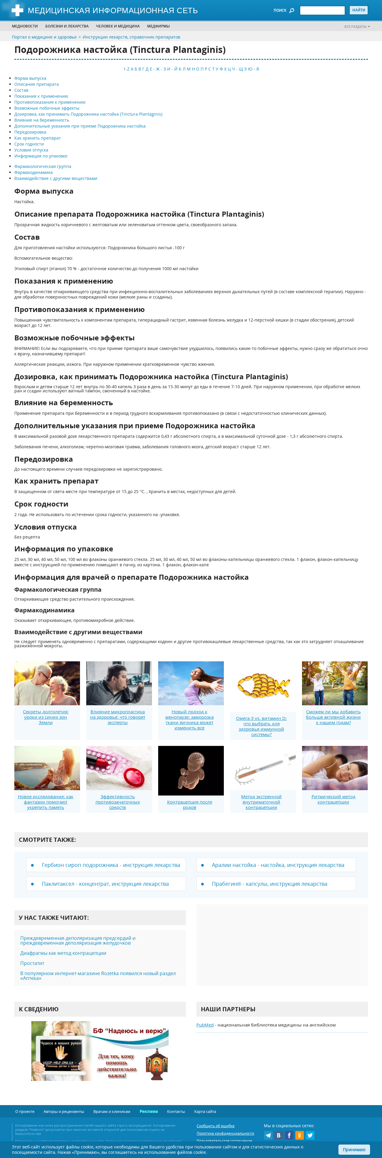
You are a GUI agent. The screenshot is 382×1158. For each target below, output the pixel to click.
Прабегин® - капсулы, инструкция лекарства (269, 883)
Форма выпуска (30, 78)
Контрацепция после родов (189, 804)
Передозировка (30, 132)
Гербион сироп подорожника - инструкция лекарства (111, 864)
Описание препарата (36, 84)
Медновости (25, 26)
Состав (21, 90)
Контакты (176, 1111)
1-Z (126, 69)
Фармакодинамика (33, 172)
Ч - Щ (237, 69)
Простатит (32, 963)
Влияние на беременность (41, 120)
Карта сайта (205, 1111)
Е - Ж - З (158, 69)
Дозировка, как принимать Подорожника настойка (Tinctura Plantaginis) (88, 114)
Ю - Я (253, 69)
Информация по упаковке (40, 156)
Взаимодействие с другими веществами (55, 178)
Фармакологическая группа (42, 166)
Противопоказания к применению (50, 102)
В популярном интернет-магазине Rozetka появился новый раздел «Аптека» (98, 975)
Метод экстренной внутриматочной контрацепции (261, 801)
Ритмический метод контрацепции (333, 799)
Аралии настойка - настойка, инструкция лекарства (278, 864)
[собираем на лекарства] (100, 1057)
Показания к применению (41, 96)
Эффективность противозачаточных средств (118, 801)
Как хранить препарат (37, 138)
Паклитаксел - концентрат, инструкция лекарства (105, 883)
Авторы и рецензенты (64, 1111)
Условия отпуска (31, 150)
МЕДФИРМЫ (158, 26)
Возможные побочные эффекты (46, 108)
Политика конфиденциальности (225, 1133)
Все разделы (355, 26)
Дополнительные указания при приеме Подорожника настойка (80, 126)
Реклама (149, 1111)
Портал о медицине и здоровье (44, 37)
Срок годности (29, 144)
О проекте (24, 1111)
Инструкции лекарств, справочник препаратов (131, 37)
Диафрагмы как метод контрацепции (63, 953)
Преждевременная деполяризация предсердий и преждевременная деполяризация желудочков (77, 940)
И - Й (172, 69)
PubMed (205, 1025)
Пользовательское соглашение (224, 1140)
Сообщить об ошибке (216, 1125)
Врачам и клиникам (111, 1111)
